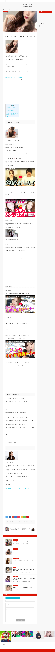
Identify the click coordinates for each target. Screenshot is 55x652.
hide (12, 105)
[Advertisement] (20, 86)
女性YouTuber (5, 11)
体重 (26, 521)
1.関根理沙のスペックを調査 (10, 107)
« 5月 (39, 26)
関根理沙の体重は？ (10, 111)
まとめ (7, 116)
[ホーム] (4, 1)
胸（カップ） (29, 521)
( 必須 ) (7, 604)
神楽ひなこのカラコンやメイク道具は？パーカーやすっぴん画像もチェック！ (24, 579)
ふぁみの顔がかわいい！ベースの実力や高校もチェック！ (23, 541)
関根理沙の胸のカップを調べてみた (12, 113)
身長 (31, 521)
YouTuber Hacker (27, 4)
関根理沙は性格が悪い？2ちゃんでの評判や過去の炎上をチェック (16, 77)
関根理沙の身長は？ (10, 110)
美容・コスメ (17, 521)
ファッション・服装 (16, 558)
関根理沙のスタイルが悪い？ (10, 114)
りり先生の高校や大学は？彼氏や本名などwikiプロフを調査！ (24, 560)
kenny (10, 521)
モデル (15, 567)
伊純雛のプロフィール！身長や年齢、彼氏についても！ (23, 587)
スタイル (25, 521)
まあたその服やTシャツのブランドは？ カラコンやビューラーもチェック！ (17, 488)
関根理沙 (21, 521)
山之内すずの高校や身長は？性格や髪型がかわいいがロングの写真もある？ (24, 570)
